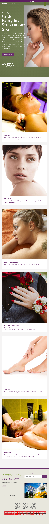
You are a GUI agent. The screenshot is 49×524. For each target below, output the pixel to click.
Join (44, 476)
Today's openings (21, 54)
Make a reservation (8, 54)
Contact (27, 1)
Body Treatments (11, 262)
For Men (7, 453)
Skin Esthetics (9, 199)
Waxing (7, 389)
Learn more (31, 139)
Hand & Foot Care (11, 326)
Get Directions (5, 484)
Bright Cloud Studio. (16, 497)
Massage (7, 135)
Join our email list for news (30, 473)
